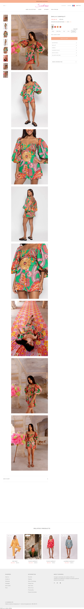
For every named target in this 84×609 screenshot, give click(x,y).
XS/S (53, 31)
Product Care (30, 583)
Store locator (8, 585)
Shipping (30, 579)
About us (7, 577)
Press (6, 587)
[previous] (4, 547)
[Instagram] (57, 583)
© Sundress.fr (9, 602)
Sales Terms (30, 585)
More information (57, 61)
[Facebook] (54, 583)
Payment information (32, 592)
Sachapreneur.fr (16, 604)
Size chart (75, 28)
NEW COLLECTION (31, 9)
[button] (52, 27)
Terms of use (30, 587)
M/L (64, 31)
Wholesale (7, 581)
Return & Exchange (32, 581)
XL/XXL (73, 31)
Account (64, 5)
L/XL (68, 31)
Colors (52, 25)
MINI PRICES (54, 9)
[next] (79, 547)
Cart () (78, 5)
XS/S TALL (58, 31)
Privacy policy (31, 590)
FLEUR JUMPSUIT (33, 561)
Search (69, 5)
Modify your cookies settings (6, 608)
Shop (39, 9)
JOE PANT (15, 561)
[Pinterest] (60, 583)
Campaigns (7, 583)
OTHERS (46, 9)
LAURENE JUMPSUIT (69, 561)
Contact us (7, 579)
